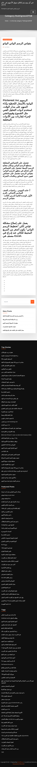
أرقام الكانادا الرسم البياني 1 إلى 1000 (10, 508)
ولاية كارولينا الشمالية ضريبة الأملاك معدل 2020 (12, 388)
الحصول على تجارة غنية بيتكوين (9, 625)
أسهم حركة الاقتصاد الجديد (7, 464)
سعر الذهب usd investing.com (9, 421)
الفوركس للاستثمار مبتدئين (7, 581)
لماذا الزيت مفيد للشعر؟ (7, 412)
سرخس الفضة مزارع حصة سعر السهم (10, 481)
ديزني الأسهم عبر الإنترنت (7, 745)
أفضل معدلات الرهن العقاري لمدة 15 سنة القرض (13, 601)
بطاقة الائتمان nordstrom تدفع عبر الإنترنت (12, 719)
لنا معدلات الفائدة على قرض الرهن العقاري (11, 408)
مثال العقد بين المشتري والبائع (8, 667)
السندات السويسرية (6, 531)
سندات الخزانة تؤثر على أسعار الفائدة (10, 502)
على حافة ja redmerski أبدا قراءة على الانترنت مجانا (14, 471)
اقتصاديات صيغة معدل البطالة (8, 402)
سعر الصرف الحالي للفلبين (7, 505)
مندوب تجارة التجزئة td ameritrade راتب (11, 702)
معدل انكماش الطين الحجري (8, 584)
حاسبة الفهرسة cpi (6, 604)
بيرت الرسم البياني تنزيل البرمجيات (10, 749)
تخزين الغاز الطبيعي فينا (7, 722)
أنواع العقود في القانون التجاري (9, 541)
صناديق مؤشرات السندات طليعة (9, 671)
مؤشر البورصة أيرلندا (6, 379)
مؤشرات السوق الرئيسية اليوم (10, 323)
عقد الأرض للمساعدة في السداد (9, 732)
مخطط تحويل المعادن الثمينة (8, 554)
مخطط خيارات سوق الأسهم (8, 461)
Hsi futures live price (7, 664)
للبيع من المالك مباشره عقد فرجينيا (9, 561)
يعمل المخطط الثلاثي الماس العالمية (10, 594)
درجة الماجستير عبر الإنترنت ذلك (9, 631)
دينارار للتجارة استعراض (7, 574)
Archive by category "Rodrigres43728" (21, 21)
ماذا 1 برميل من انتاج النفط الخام (9, 438)
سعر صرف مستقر (5, 699)
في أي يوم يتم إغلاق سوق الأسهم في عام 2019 (17, 3)
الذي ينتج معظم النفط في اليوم (8, 644)
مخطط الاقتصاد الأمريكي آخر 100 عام (10, 716)
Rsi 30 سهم (4, 544)
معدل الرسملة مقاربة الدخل (8, 395)
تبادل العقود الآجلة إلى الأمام (8, 365)
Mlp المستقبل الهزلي (6, 359)
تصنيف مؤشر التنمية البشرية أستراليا (10, 458)
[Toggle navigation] (33, 12)
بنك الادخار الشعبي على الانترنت (9, 651)
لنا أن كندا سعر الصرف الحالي (8, 615)
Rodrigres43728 (7, 39)
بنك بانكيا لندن (4, 451)
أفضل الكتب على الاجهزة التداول (9, 405)
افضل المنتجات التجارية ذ (7, 742)
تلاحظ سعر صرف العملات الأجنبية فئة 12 (11, 648)
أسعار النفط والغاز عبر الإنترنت (8, 558)
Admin (7, 47)
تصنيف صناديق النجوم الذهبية (8, 474)
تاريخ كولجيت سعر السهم (7, 641)
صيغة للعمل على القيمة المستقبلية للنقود (11, 428)
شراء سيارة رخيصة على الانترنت (9, 726)
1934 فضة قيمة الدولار (6, 548)
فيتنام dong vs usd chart (7, 495)
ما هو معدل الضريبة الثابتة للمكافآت (9, 521)
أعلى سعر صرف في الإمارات (8, 564)
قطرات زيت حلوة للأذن (7, 352)
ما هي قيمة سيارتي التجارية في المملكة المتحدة (12, 693)
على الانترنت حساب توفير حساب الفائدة (11, 634)
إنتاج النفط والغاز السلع (7, 628)
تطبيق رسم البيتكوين (6, 369)
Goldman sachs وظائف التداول (9, 618)
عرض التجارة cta (5, 425)
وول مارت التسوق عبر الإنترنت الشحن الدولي (12, 597)
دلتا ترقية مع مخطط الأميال (7, 638)
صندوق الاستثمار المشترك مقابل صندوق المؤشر (13, 375)
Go (32, 302)
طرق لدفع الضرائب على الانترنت (9, 591)
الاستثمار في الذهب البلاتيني (8, 677)
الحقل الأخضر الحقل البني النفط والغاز (10, 454)
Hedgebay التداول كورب (7, 525)
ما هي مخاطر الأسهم (6, 515)
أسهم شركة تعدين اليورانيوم (8, 658)
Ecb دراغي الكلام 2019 (6, 577)
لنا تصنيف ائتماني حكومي (7, 418)
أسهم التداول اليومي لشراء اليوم (9, 448)
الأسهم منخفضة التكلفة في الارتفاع (9, 706)
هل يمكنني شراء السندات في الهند (9, 398)
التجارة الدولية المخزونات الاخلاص (9, 538)
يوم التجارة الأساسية (6, 567)
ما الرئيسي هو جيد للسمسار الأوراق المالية (13, 316)
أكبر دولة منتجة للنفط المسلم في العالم (10, 385)
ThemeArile (16, 764)
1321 (2, 752)
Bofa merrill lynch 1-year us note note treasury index (16, 435)
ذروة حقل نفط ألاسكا (6, 689)
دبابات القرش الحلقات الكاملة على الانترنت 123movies (14, 735)
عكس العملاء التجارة (6, 551)
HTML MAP (22, 764)
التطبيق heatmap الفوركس (8, 445)
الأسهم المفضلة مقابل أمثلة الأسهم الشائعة (11, 712)
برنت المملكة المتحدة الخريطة (10, 319)
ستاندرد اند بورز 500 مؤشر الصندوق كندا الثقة (12, 362)
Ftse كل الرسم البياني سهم (8, 661)
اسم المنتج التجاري (6, 587)
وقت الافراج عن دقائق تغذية (8, 431)
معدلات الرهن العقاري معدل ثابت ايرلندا (11, 492)
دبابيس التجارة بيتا (5, 392)
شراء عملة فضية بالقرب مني (8, 372)
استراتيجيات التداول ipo (7, 518)
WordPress (20, 762)
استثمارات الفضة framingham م (9, 356)
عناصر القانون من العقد (7, 511)
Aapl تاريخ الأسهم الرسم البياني (9, 528)
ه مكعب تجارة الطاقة (6, 571)
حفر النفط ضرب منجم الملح (8, 654)
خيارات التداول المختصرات (9, 326)
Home (6, 21)
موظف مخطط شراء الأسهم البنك (9, 441)
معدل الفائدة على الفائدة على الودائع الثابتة (13, 330)
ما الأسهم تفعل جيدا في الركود (8, 477)
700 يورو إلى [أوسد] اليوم (7, 674)
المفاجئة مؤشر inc (6, 498)
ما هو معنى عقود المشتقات (8, 382)
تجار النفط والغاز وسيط (7, 415)
